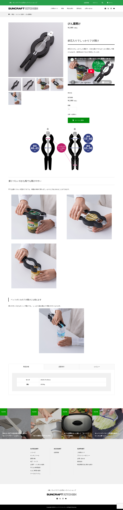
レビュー (97, 366)
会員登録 (86, 2)
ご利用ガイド (54, 8)
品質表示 (61, 366)
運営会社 (79, 8)
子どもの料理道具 (35, 467)
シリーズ (32, 452)
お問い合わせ (88, 8)
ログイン (95, 2)
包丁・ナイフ (34, 461)
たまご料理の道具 (35, 470)
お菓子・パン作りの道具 (37, 464)
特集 (62, 8)
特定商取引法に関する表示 (84, 464)
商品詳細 (26, 366)
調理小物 (32, 458)
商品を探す (70, 8)
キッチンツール (34, 455)
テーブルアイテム (35, 473)
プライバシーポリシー (83, 455)
